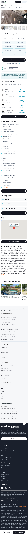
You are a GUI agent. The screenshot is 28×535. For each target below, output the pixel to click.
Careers (3, 470)
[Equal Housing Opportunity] (15, 427)
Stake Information (22, 506)
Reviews (3, 472)
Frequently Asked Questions (8, 450)
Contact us (14, 439)
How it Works (4, 448)
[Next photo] (25, 17)
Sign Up (18, 1)
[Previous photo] (3, 17)
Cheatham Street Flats (10, 6)
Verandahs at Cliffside (7, 296)
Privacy (3, 476)
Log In (24, 1)
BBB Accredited (5, 480)
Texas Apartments (5, 465)
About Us (3, 467)
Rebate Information (6, 453)
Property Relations (6, 457)
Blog (2, 455)
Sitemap (3, 478)
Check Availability (22, 90)
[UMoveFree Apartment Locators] (5, 427)
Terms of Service (5, 474)
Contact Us (7, 532)
